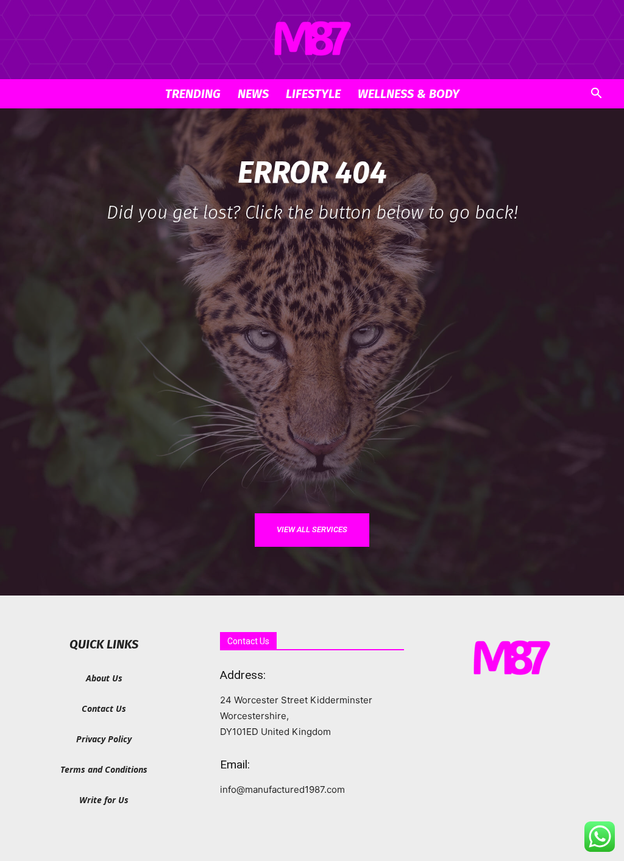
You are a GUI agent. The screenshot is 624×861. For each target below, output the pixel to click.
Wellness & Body (408, 93)
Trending (193, 93)
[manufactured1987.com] (312, 40)
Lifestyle (313, 93)
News (253, 93)
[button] (596, 94)
